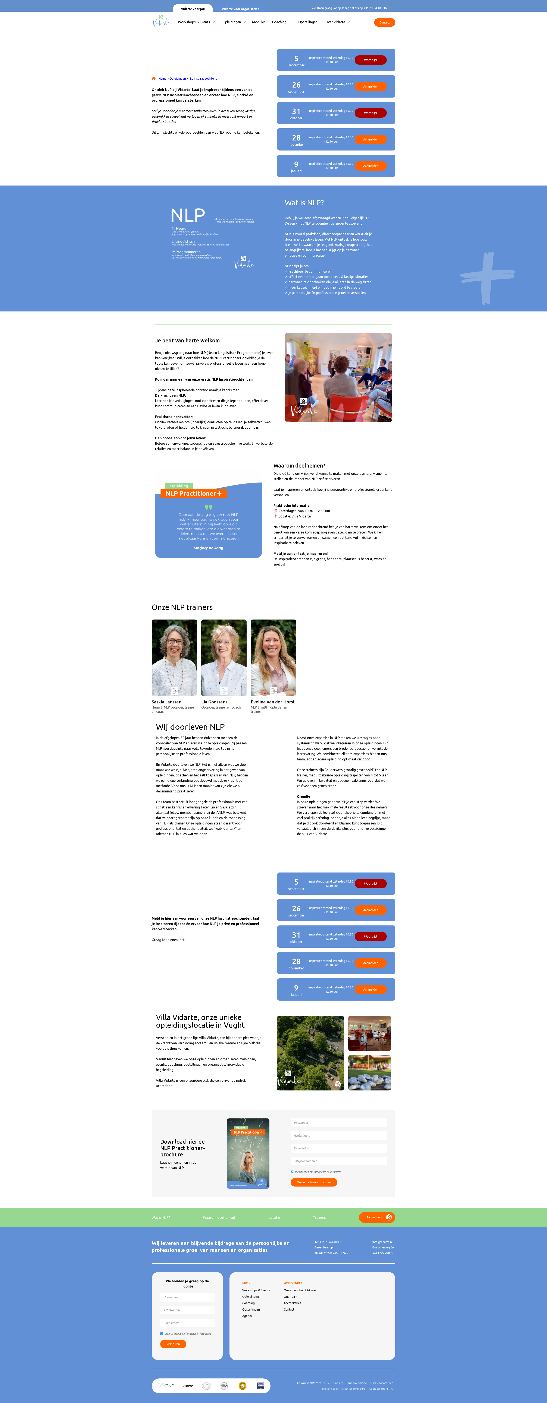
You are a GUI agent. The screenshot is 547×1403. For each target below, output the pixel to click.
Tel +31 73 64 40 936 (329, 1242)
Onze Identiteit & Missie (300, 1290)
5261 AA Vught (382, 1252)
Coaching (248, 1303)
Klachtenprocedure (353, 1388)
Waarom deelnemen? (219, 1217)
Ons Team (290, 1296)
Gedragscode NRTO (381, 1388)
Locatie (274, 1217)
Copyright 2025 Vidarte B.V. (313, 1382)
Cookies (338, 1382)
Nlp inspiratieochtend (203, 78)
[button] (195, 23)
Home (162, 78)
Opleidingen (232, 22)
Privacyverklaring (357, 1382)
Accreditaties (292, 1303)
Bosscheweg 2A (383, 1247)
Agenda (247, 1316)
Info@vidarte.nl (382, 1242)
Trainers (319, 1217)
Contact (289, 1309)
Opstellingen (251, 1309)
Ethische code (330, 1388)
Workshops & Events (194, 22)
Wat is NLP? (161, 1217)
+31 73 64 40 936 (375, 8)
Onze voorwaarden (381, 1382)
